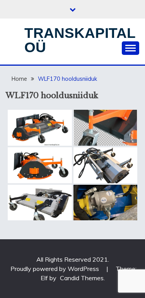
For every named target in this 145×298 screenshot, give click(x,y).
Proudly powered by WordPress (55, 268)
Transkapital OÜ (79, 40)
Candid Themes (82, 278)
